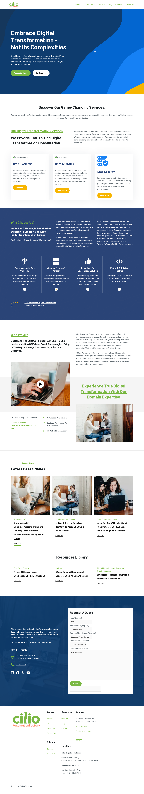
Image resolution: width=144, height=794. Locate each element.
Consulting (64, 519)
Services (50, 749)
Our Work (64, 719)
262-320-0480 (21, 665)
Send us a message (83, 731)
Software (113, 519)
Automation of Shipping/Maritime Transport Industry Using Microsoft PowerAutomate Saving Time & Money (29, 531)
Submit (75, 684)
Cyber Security (23, 568)
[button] (83, 4)
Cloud (57, 519)
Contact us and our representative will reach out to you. (23, 425)
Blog (15, 568)
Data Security (106, 171)
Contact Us (51, 728)
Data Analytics (64, 164)
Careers (49, 724)
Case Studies (52, 754)
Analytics (58, 568)
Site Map (64, 728)
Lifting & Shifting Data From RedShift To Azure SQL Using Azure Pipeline (69, 527)
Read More (17, 543)
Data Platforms (22, 164)
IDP (24, 519)
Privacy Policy (52, 733)
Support (72, 519)
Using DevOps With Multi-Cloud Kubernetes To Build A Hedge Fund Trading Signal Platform (112, 527)
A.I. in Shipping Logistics (106, 568)
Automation (18, 519)
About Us (50, 719)
